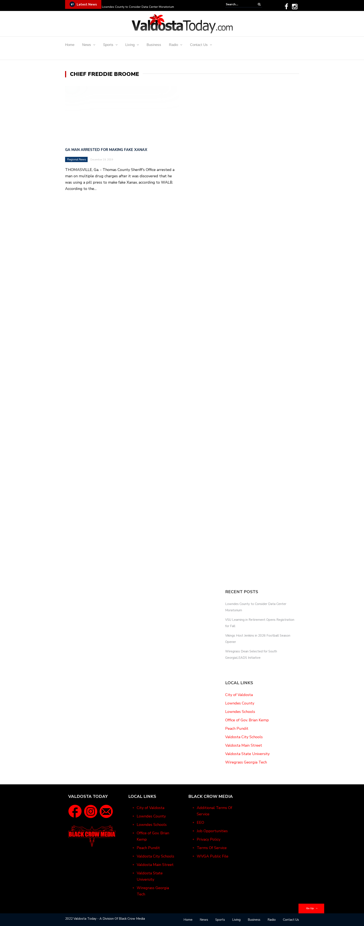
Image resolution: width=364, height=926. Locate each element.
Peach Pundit (236, 728)
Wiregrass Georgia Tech (246, 762)
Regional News (76, 159)
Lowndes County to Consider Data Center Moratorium (138, 7)
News (86, 45)
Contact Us (199, 45)
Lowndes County (239, 703)
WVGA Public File (212, 856)
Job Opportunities (212, 830)
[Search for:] (238, 4)
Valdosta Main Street (243, 745)
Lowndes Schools (240, 711)
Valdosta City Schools (244, 736)
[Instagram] (294, 6)
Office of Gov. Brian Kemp (247, 720)
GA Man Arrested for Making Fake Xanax (106, 149)
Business (154, 45)
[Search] (259, 4)
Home (69, 45)
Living (130, 45)
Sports (108, 45)
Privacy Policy (208, 839)
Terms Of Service (212, 847)
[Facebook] (286, 6)
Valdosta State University (247, 753)
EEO (200, 822)
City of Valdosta (239, 694)
